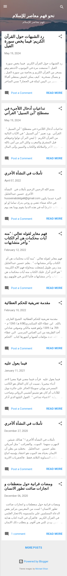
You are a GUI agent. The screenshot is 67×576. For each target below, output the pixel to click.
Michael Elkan (41, 569)
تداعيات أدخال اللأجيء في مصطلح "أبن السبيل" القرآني (26, 110)
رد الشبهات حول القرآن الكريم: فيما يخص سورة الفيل (24, 41)
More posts (33, 547)
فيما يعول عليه (15, 363)
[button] (60, 37)
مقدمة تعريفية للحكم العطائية (27, 302)
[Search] (62, 7)
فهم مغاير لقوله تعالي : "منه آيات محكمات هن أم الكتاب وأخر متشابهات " (25, 238)
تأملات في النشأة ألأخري (23, 423)
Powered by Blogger (35, 561)
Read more (54, 93)
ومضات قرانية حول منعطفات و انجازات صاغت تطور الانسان (28, 486)
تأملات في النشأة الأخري (23, 173)
